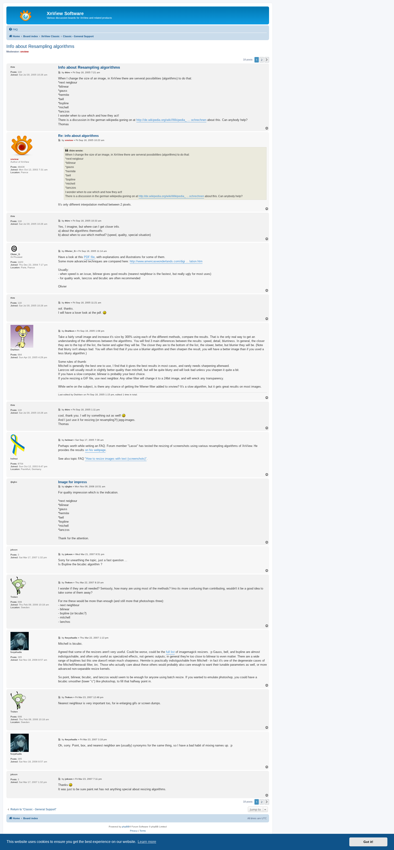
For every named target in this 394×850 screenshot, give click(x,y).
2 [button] (261, 60)
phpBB (125, 826)
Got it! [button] (368, 842)
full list (170, 652)
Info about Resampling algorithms (40, 46)
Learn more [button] (147, 842)
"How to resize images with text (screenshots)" (116, 458)
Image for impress (72, 482)
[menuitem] (13, 29)
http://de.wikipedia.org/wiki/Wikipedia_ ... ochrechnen (171, 120)
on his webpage (95, 450)
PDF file (89, 257)
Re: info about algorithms (78, 136)
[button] (266, 60)
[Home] (27, 15)
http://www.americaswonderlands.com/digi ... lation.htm (166, 261)
